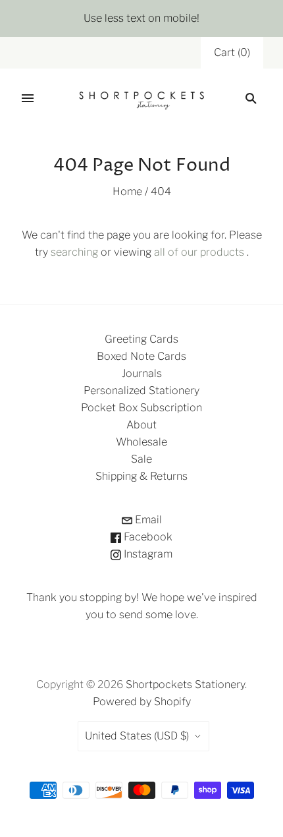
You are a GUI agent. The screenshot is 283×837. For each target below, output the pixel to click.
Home (127, 191)
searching (74, 252)
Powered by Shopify (142, 701)
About (141, 424)
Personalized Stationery (141, 390)
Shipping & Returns (141, 476)
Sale (141, 459)
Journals (142, 373)
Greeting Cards (141, 339)
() (232, 52)
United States (137, 736)
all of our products (199, 252)
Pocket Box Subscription (141, 407)
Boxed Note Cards (141, 356)
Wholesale (141, 442)
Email (147, 519)
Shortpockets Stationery (185, 684)
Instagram (146, 554)
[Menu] (28, 98)
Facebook (146, 537)
